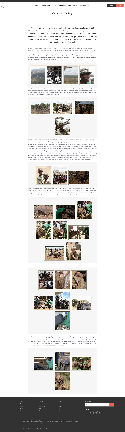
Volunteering (42, 406)
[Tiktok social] (100, 413)
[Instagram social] (93, 413)
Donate (120, 5)
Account (109, 1)
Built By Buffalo (49, 428)
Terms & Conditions (29, 428)
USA (59, 411)
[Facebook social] (87, 413)
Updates (35, 20)
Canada (60, 404)
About (40, 411)
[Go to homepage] (3, 5)
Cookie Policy (36, 428)
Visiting (41, 404)
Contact (60, 401)
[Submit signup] (111, 404)
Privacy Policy (22, 428)
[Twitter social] (90, 413)
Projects (22, 401)
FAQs (40, 408)
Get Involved (23, 411)
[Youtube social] (96, 413)
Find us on (88, 409)
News (30, 20)
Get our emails (88, 401)
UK (59, 408)
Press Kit (41, 401)
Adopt (111, 5)
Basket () (122, 1)
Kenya (60, 406)
